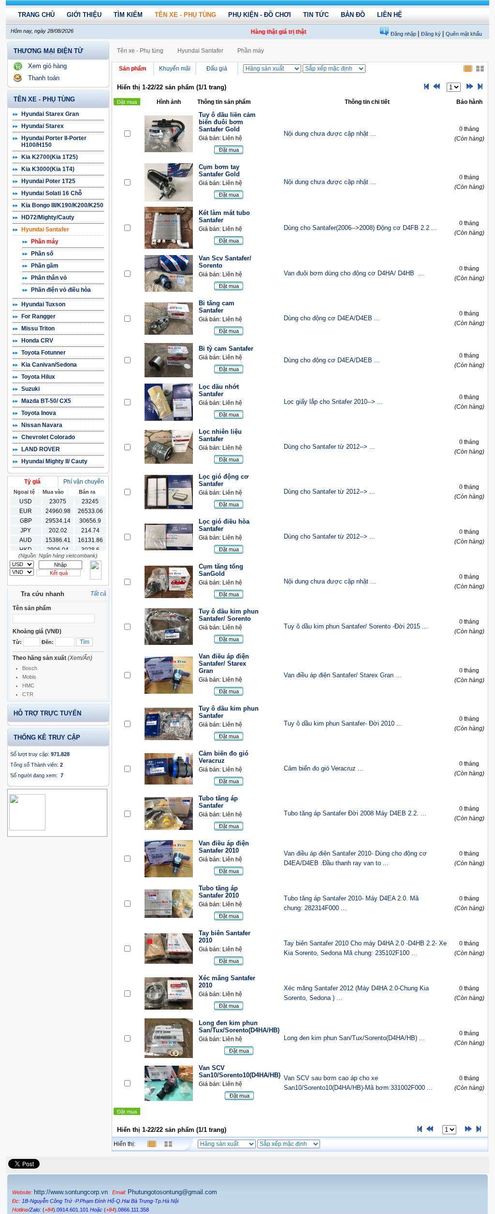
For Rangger (38, 316)
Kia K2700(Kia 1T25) (49, 157)
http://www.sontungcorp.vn (71, 1192)
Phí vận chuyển (83, 481)
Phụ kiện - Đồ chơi (259, 14)
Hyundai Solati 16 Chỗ (51, 193)
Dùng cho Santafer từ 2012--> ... (329, 446)
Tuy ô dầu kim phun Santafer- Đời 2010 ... (343, 723)
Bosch (29, 668)
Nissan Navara (41, 425)
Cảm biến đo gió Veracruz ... (324, 768)
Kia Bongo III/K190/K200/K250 (62, 205)
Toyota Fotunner (43, 352)
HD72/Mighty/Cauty (47, 217)
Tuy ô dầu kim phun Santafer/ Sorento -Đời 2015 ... (356, 626)
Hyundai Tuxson (43, 304)
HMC (28, 685)
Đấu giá (216, 68)
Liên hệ (389, 14)
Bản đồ (353, 14)
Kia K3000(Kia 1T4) (47, 169)
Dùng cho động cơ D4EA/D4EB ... (332, 318)
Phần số (42, 253)
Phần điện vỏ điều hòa (61, 289)
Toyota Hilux (38, 376)
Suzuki (30, 389)
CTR (27, 694)
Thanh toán (43, 78)
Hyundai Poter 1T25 (48, 181)
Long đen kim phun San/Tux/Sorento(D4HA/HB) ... (354, 1038)
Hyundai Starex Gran (50, 114)
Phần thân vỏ (49, 277)
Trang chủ (36, 14)
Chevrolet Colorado (48, 437)
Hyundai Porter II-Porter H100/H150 (54, 141)
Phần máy (44, 241)
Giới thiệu (84, 14)
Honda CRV (37, 340)
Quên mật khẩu (464, 34)
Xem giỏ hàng (47, 66)
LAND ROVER (40, 449)
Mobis (29, 677)
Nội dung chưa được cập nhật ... (330, 133)
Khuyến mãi (174, 68)
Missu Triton (38, 328)
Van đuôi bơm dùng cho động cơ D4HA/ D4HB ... (354, 273)
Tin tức (316, 14)
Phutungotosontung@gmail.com (172, 1192)
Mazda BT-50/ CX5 (46, 401)
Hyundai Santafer (45, 229)
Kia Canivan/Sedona (49, 364)
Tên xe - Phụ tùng (185, 14)
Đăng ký (431, 34)
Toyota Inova (38, 413)
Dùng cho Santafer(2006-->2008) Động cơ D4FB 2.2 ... (360, 227)
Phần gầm (44, 265)
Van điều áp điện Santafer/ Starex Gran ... (342, 675)
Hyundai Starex (42, 126)
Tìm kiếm (128, 14)
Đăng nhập (404, 34)
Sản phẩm (132, 68)
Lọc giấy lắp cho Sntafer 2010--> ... (333, 401)
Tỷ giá (32, 481)
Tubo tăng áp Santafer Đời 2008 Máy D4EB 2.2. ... (355, 813)
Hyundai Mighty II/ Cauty (54, 461)
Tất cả (98, 593)
